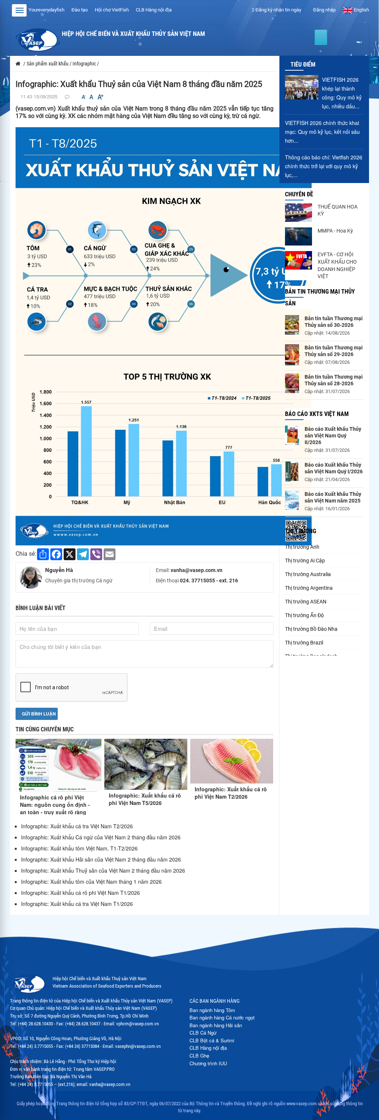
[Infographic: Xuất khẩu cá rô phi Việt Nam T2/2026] (231, 761)
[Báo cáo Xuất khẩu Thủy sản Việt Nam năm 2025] (292, 500)
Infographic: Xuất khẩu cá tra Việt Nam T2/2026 (77, 826)
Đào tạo (79, 10)
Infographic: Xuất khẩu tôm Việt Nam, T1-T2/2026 (79, 848)
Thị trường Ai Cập (305, 561)
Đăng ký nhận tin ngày (277, 10)
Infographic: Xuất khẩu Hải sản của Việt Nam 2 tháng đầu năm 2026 (101, 859)
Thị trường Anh (302, 547)
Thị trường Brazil (304, 643)
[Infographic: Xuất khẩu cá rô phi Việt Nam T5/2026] (145, 764)
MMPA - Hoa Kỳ (335, 231)
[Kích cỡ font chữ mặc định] (91, 97)
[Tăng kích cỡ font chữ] (100, 97)
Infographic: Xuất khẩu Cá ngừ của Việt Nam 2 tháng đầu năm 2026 (101, 837)
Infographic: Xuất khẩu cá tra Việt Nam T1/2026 (77, 903)
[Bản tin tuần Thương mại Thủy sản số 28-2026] (292, 383)
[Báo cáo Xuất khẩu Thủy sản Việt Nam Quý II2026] (292, 435)
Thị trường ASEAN (305, 602)
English (361, 10)
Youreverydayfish (46, 10)
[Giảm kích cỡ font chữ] (84, 97)
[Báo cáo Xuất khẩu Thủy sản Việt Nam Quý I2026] (292, 471)
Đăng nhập (324, 10)
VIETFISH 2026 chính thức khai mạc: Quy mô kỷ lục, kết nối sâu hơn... (322, 131)
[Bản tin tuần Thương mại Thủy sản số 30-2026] (292, 325)
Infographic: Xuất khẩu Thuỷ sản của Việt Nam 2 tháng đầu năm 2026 (103, 870)
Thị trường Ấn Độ (304, 615)
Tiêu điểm (303, 64)
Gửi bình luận (38, 713)
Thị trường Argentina (309, 588)
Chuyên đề (299, 194)
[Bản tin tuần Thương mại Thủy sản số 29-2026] (292, 354)
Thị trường (300, 531)
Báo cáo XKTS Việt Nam (317, 413)
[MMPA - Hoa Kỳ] (298, 236)
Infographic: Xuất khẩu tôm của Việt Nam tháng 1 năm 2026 (91, 881)
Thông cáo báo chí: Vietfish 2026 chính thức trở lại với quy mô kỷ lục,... (323, 166)
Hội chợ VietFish (112, 10)
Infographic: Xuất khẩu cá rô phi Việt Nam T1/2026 (80, 892)
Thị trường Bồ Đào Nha (311, 629)
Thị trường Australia (308, 574)
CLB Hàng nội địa (154, 10)
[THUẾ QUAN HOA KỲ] (298, 212)
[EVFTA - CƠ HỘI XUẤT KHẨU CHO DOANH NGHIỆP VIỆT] (298, 260)
